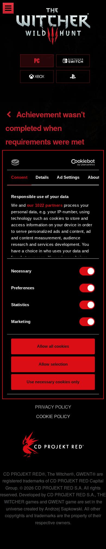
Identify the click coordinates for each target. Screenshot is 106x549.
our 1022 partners (45, 205)
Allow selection (53, 364)
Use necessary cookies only (53, 381)
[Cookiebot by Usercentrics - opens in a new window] (72, 162)
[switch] (87, 288)
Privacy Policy (53, 407)
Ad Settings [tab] (68, 177)
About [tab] (94, 177)
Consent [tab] (19, 177)
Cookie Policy (53, 416)
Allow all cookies (53, 346)
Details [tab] (42, 177)
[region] (53, 51)
